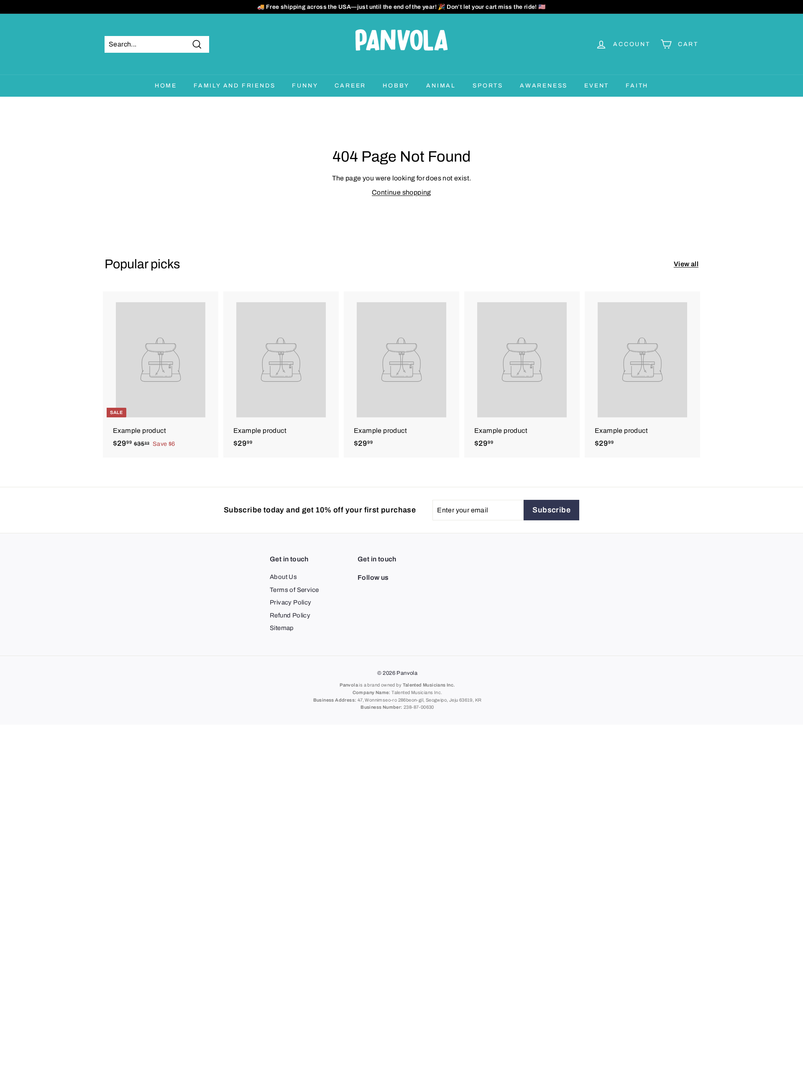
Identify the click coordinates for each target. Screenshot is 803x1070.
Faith (637, 85)
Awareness (544, 85)
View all (686, 264)
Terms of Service (294, 589)
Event (596, 85)
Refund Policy (290, 615)
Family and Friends (234, 85)
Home (166, 85)
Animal (441, 85)
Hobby (396, 85)
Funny (305, 85)
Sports (488, 85)
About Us (283, 577)
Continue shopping (401, 192)
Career (350, 85)
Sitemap (282, 628)
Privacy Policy (291, 602)
